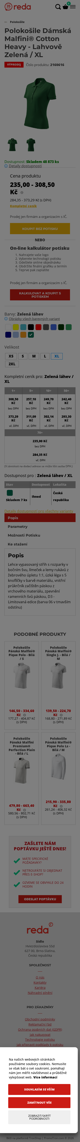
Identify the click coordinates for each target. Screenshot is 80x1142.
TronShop (35, 1138)
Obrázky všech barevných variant (34, 319)
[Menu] (72, 7)
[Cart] (65, 7)
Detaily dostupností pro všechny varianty (38, 511)
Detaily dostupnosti (25, 166)
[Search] (58, 7)
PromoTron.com (54, 1138)
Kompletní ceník (23, 206)
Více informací (45, 1077)
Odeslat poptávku (40, 899)
